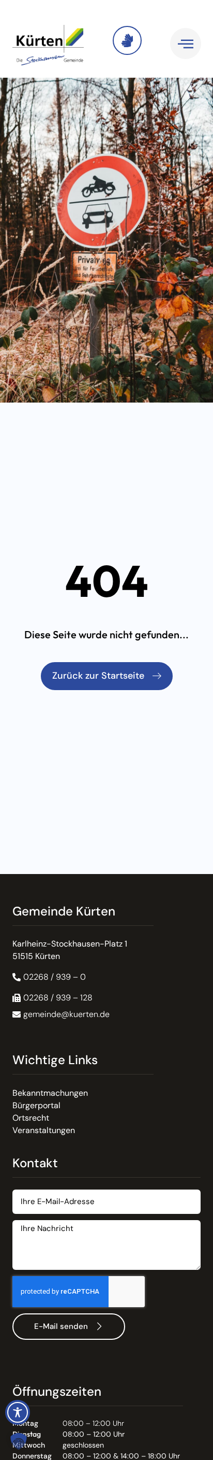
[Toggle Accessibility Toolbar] (17, 1412)
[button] (185, 45)
